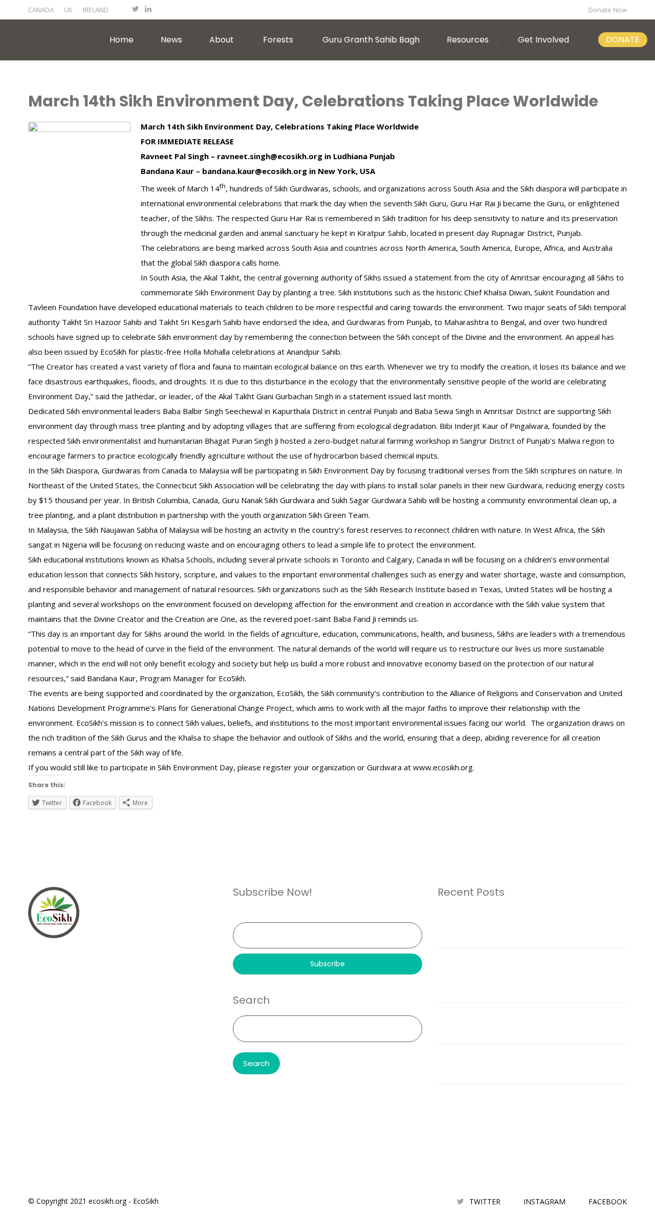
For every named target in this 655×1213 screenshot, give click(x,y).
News (171, 40)
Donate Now (607, 9)
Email (242, 915)
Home (122, 40)
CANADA (41, 9)
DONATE (623, 40)
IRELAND (95, 9)
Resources (468, 40)
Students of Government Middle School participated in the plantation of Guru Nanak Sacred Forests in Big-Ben (532, 975)
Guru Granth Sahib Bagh (371, 40)
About (221, 40)
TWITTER (484, 1201)
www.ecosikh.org (443, 767)
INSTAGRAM (544, 1201)
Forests (278, 40)
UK (68, 9)
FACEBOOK (607, 1201)
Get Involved (543, 40)
